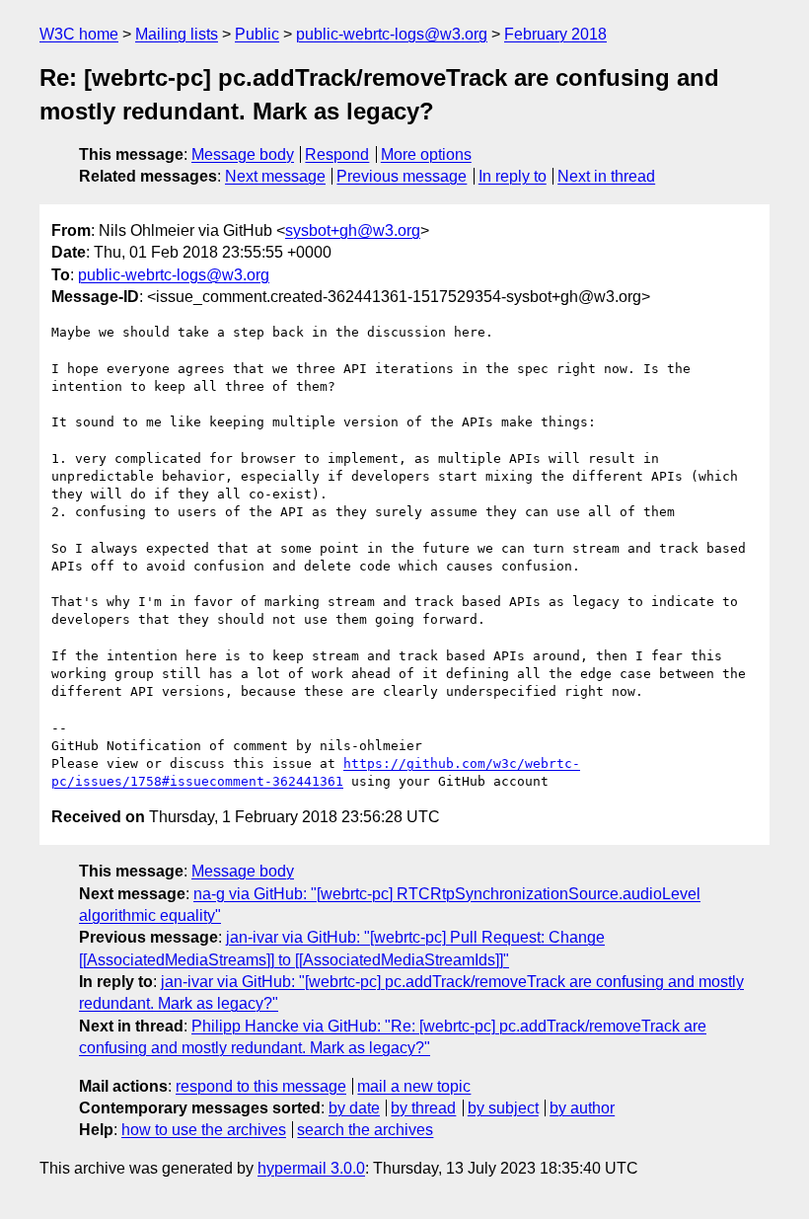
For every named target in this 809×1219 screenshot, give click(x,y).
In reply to (512, 176)
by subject (503, 1108)
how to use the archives (203, 1129)
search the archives (365, 1129)
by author (582, 1108)
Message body (242, 154)
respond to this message (261, 1086)
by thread (423, 1108)
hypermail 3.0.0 (311, 1168)
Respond (337, 154)
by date (354, 1108)
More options (426, 154)
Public (257, 34)
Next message (275, 176)
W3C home (78, 34)
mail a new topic (414, 1086)
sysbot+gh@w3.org (352, 230)
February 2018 (555, 34)
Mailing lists (176, 34)
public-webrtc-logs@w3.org (391, 34)
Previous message (401, 176)
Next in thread (606, 176)
